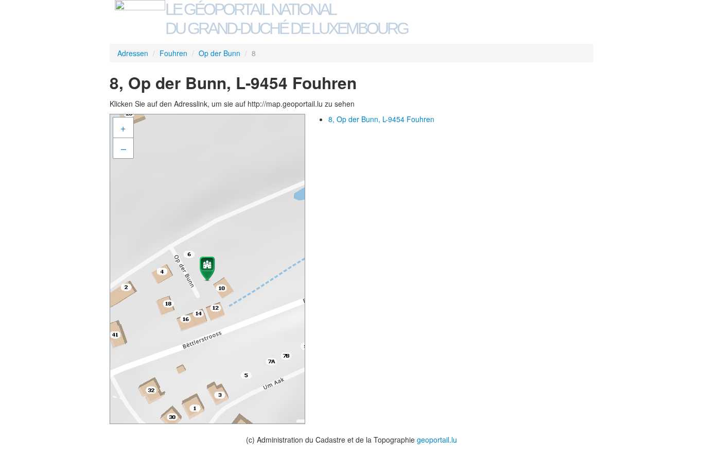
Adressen (132, 53)
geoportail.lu (437, 439)
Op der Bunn (219, 53)
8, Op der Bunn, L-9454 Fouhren (381, 119)
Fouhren (173, 53)
